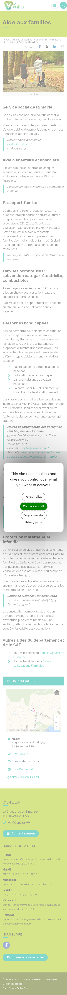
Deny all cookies (33, 515)
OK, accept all (33, 506)
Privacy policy (33, 522)
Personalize (34, 496)
